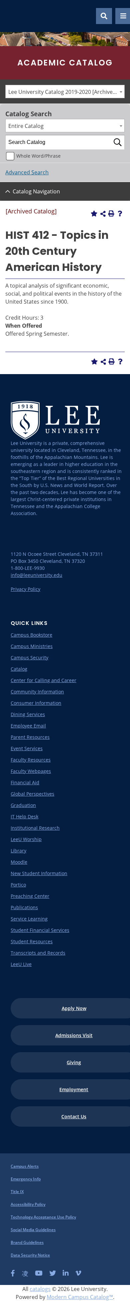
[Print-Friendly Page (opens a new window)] (111, 213)
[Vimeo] (78, 1273)
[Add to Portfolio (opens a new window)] (94, 213)
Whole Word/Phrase (38, 156)
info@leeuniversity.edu (36, 575)
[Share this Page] (103, 213)
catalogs (40, 1289)
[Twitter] (52, 1273)
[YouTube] (39, 1273)
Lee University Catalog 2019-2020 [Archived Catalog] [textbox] (66, 92)
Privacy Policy (25, 589)
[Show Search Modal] (104, 16)
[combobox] (65, 91)
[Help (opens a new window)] (120, 213)
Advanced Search (27, 172)
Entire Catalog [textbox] (26, 126)
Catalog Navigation (36, 191)
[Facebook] (13, 1273)
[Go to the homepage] (13, 16)
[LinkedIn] (66, 1273)
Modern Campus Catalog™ (80, 1297)
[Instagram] (25, 1273)
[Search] (118, 142)
